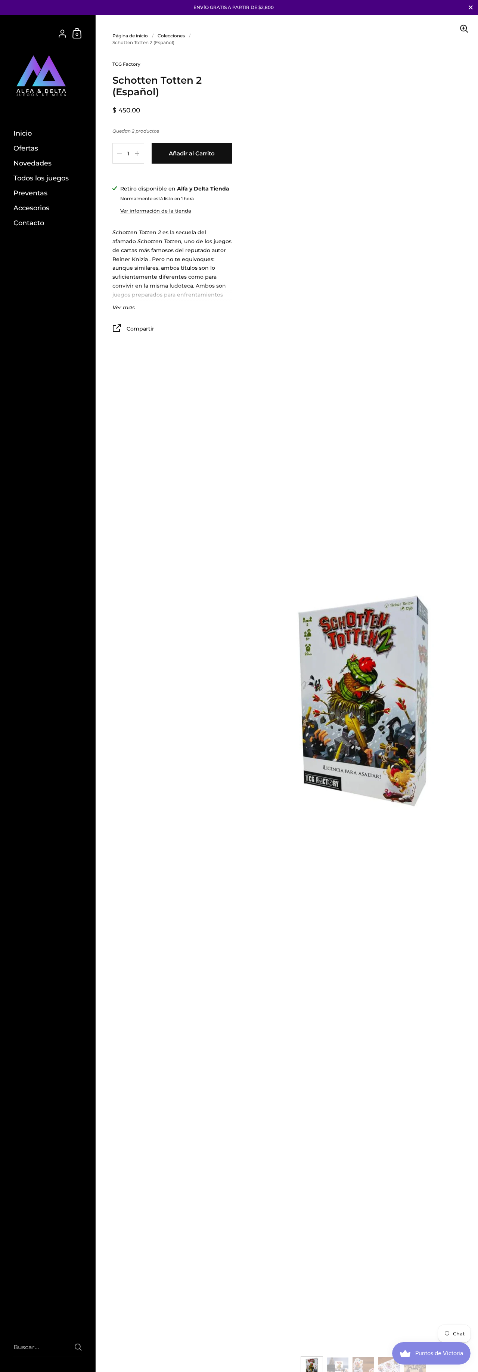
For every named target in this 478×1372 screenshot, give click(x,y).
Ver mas (123, 308)
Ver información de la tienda (155, 211)
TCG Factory (126, 64)
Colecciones (171, 35)
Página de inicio (130, 35)
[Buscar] (78, 1347)
